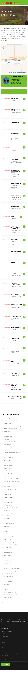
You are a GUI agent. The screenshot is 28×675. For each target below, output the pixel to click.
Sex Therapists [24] (7, 573)
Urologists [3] (6, 589)
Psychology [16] (6, 560)
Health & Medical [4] (7, 476)
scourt (13, 147)
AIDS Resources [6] (7, 423)
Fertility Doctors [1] (7, 463)
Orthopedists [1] (7, 539)
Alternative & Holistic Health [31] (10, 428)
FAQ (3, 638)
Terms (3, 633)
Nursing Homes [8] (7, 529)
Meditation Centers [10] (8, 523)
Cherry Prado (14, 239)
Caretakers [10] (6, 434)
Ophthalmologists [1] (8, 536)
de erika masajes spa (16, 316)
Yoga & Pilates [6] (7, 602)
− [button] (3, 48)
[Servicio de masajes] (6, 60)
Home (2, 19)
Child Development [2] (8, 436)
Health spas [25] (6, 486)
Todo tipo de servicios (14, 385)
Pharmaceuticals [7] (7, 547)
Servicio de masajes (7, 62)
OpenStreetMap (19, 72)
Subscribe (5, 664)
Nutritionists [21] (7, 531)
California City (17, 19)
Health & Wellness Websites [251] (10, 478)
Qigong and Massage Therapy (15, 284)
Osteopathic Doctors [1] (8, 542)
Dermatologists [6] (7, 444)
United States (9, 19)
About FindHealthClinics (7, 631)
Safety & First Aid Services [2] (9, 571)
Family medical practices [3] (9, 457)
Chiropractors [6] (7, 439)
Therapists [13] (6, 586)
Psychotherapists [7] (7, 563)
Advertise (4, 642)
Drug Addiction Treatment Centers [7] (11, 452)
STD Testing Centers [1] (8, 581)
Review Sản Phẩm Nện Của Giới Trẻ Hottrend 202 (15, 227)
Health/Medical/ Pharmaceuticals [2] (11, 481)
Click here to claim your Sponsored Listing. (16, 83)
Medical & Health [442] (8, 502)
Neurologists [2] (6, 526)
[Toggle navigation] (25, 3)
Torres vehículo (15, 206)
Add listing (4, 645)
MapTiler (14, 72)
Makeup (13, 216)
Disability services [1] (7, 447)
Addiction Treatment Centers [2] (10, 420)
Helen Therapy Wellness (15, 123)
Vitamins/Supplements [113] (9, 592)
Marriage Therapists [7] (8, 494)
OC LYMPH (13, 348)
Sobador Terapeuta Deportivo (16, 252)
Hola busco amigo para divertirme (15, 337)
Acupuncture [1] (6, 418)
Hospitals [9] (6, 492)
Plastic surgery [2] (7, 555)
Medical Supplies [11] (7, 521)
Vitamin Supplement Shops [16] (10, 594)
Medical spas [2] (6, 518)
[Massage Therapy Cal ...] (19, 60)
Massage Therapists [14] (8, 499)
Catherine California (14, 263)
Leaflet (10, 72)
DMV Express (14, 373)
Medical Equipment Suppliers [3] (10, 507)
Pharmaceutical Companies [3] (10, 544)
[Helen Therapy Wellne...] (15, 60)
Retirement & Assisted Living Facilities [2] (12, 568)
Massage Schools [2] (7, 497)
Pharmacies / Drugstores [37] (9, 550)
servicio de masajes (16, 183)
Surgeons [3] (6, 584)
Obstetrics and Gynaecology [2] (10, 534)
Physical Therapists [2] (8, 552)
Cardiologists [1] (6, 431)
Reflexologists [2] (7, 565)
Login (3, 647)
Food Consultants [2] (7, 465)
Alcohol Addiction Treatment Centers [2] (12, 426)
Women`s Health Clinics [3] (9, 600)
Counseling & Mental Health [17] (10, 441)
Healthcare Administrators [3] (9, 484)
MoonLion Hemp (15, 62)
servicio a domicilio (16, 327)
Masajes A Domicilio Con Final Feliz (16, 158)
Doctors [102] (6, 449)
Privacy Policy (5, 636)
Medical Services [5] (7, 515)
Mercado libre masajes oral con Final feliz (15, 171)
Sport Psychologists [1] (8, 579)
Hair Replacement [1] (7, 473)
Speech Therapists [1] (8, 576)
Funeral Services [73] (7, 468)
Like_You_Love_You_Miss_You (15, 396)
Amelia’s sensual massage (15, 110)
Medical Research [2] (7, 513)
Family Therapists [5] (7, 460)
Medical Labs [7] (6, 510)
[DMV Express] (10, 59)
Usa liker (13, 273)
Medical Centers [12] (7, 505)
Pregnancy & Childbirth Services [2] (10, 558)
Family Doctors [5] (7, 455)
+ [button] (3, 46)
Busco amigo (14, 294)
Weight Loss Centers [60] (8, 597)
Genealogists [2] (6, 470)
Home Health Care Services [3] (9, 489)
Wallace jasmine (15, 98)
